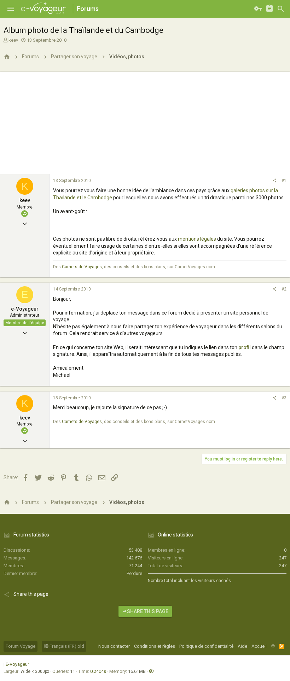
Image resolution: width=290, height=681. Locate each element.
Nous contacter (114, 646)
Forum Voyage (20, 646)
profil (244, 347)
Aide (242, 646)
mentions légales (197, 239)
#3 (284, 397)
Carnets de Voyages (82, 266)
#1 (284, 180)
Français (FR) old (66, 646)
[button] (11, 9)
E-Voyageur (17, 664)
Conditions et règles (154, 646)
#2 (284, 289)
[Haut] (273, 646)
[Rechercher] (280, 8)
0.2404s (98, 671)
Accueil (259, 646)
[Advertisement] (145, 121)
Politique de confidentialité (206, 646)
